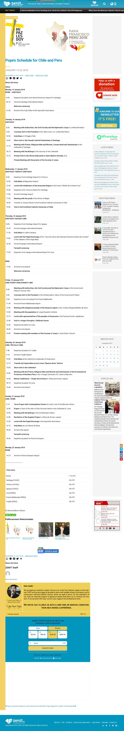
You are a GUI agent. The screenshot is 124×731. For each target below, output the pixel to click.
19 (118, 358)
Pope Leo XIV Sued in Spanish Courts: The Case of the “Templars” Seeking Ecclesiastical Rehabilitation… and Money (110, 206)
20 (96, 362)
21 (100, 362)
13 (96, 358)
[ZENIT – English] (15, 3)
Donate (66, 4)
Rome (38, 4)
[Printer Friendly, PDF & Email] (10, 515)
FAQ (63, 722)
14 (100, 358)
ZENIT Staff (29, 75)
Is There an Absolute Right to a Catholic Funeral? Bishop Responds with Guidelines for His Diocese (110, 247)
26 (118, 362)
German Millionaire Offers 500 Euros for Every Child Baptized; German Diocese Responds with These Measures (106, 168)
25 (114, 362)
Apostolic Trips (11, 18)
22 (103, 362)
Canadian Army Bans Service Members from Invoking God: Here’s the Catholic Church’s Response (106, 177)
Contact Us (113, 722)
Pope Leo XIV (32, 4)
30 (107, 365)
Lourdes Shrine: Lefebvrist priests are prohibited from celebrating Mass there (110, 219)
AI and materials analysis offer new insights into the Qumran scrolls (110, 259)
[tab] (101, 503)
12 (118, 354)
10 (110, 354)
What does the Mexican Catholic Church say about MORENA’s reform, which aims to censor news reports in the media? (106, 184)
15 (103, 358)
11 (114, 354)
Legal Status (96, 722)
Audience (69, 722)
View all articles (11, 579)
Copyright (105, 722)
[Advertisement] (47, 687)
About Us (57, 722)
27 (96, 365)
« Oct (96, 370)
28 (100, 365)
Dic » (99, 370)
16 (107, 358)
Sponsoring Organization (82, 722)
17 (110, 358)
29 (103, 365)
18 (114, 358)
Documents (59, 4)
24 (110, 362)
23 (107, 362)
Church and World (47, 4)
